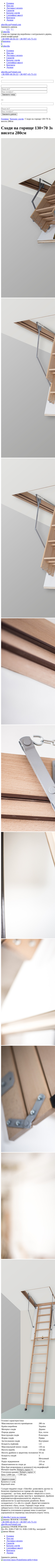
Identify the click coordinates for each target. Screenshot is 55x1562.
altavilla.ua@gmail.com (11, 24)
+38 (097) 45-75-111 (28, 39)
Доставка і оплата (14, 8)
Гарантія (10, 10)
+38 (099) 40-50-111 (10, 39)
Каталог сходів (13, 13)
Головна (10, 3)
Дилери (9, 20)
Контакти (10, 17)
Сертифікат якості (14, 15)
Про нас (10, 6)
